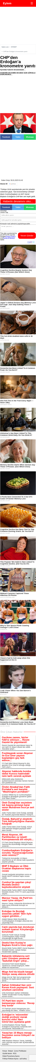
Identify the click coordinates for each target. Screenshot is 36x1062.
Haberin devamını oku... (18, 201)
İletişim (10, 1051)
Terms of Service (9, 238)
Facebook (6, 137)
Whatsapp (30, 137)
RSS (14, 1053)
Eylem (7, 3)
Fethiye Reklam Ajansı (10, 1059)
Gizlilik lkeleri (7, 1053)
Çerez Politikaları (20, 1051)
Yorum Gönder (26, 235)
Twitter (18, 137)
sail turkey (23, 1059)
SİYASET (14, 47)
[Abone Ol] (12, 184)
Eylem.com (5, 47)
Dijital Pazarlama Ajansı (11, 1056)
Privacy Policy (10, 236)
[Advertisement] (18, 26)
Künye (4, 1051)
